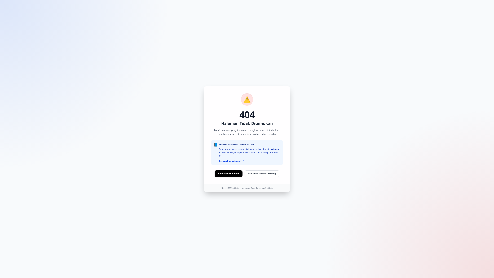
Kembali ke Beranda (228, 173)
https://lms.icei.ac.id (230, 161)
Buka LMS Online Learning (262, 173)
